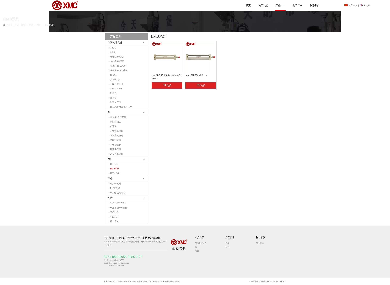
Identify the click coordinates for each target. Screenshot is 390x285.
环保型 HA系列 (117, 57)
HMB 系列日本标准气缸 (196, 75)
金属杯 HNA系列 (118, 66)
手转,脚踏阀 (115, 145)
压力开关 (114, 221)
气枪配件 (114, 212)
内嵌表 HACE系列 (118, 70)
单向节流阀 (115, 140)
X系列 (113, 48)
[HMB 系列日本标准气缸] (200, 57)
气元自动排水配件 (118, 208)
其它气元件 (115, 79)
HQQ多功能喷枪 (117, 193)
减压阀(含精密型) (118, 117)
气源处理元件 (115, 42)
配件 (110, 198)
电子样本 (260, 243)
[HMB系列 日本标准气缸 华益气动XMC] (167, 57)
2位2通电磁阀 (116, 154)
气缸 (110, 159)
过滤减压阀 (115, 102)
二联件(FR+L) (116, 89)
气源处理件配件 (117, 203)
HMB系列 (114, 169)
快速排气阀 (115, 149)
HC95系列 (114, 164)
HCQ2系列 (115, 173)
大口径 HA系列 (117, 61)
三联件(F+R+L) (117, 84)
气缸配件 (114, 217)
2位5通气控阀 (116, 135)
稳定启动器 (115, 122)
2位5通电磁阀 (116, 131)
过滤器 (113, 93)
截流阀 (113, 126)
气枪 (110, 178)
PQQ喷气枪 (115, 183)
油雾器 (113, 98)
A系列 (113, 52)
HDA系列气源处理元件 (121, 107)
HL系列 (113, 75)
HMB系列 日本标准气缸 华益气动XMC (166, 77)
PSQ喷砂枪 (115, 188)
